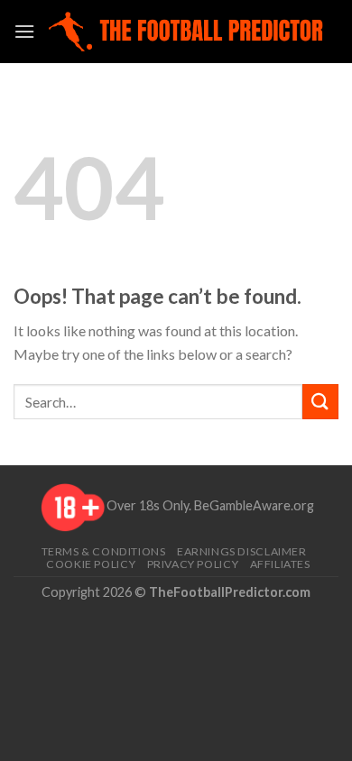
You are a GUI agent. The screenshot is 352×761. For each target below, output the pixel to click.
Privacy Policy (193, 564)
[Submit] (320, 401)
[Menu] (24, 31)
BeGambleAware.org (254, 506)
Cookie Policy (90, 564)
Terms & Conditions (104, 551)
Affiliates (280, 564)
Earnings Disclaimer (242, 551)
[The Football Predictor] (187, 31)
